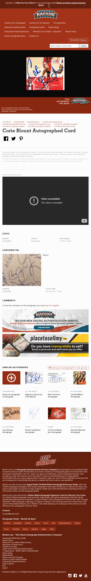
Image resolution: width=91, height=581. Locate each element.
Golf (53, 523)
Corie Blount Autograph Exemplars (39, 126)
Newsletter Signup (78, 40)
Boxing (25, 529)
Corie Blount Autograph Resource (40, 124)
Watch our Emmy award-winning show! (61, 4)
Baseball (7, 523)
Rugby (44, 529)
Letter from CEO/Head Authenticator (17, 549)
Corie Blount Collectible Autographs (66, 124)
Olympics (35, 529)
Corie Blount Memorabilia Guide (64, 126)
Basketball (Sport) (33, 122)
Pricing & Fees (59, 23)
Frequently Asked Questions (16, 31)
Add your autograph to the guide (69, 368)
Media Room (7, 555)
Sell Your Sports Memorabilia (14, 559)
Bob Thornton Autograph (54, 395)
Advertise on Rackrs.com (11, 175)
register (56, 305)
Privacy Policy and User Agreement (51, 572)
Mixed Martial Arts (65, 523)
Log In (5, 568)
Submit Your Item (9, 547)
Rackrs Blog (53, 27)
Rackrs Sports (8, 564)
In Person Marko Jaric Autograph (55, 431)
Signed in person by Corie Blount (33, 395)
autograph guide (31, 491)
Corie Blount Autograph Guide (52, 122)
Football (28, 523)
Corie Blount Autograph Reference (13, 124)
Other (52, 529)
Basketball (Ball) (19, 122)
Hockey (37, 523)
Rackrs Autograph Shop (14, 36)
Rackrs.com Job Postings (12, 557)
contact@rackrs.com (10, 514)
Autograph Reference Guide (14, 538)
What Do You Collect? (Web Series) (16, 542)
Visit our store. (31, 506)
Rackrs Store (71, 31)
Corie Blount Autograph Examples (13, 126)
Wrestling (16, 529)
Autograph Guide (37, 27)
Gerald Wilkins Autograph (77, 395)
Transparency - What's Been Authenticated (20, 551)
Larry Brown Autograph (7, 431)
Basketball (17, 523)
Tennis (46, 523)
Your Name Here (8, 391)
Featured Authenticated (14, 27)
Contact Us (34, 36)
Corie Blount (6, 122)
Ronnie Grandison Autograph (33, 431)
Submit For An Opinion (39, 23)
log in (47, 305)
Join (4, 566)
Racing (77, 523)
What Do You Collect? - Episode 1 (47, 31)
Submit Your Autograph (14, 23)
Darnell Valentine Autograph (78, 431)
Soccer (6, 529)
